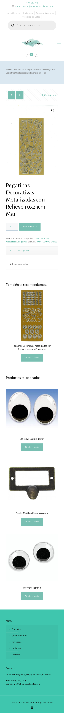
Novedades (17, 642)
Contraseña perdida (45, 13)
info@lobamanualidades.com (27, 684)
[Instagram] (32, 707)
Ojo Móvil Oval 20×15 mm (32, 439)
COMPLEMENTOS (19, 69)
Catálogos (16, 648)
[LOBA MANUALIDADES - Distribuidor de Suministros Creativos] (32, 42)
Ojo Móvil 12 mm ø (32, 588)
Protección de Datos (31, 17)
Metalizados (41, 69)
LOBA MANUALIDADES (46, 242)
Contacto (16, 655)
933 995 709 (33, 3)
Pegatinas (31, 69)
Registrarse (28, 13)
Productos (16, 629)
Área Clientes (13, 13)
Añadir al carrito (30, 226)
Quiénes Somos (19, 635)
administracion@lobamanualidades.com (34, 6)
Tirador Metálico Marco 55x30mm (32, 513)
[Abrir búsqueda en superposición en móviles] (32, 25)
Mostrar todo (50, 95)
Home (8, 69)
